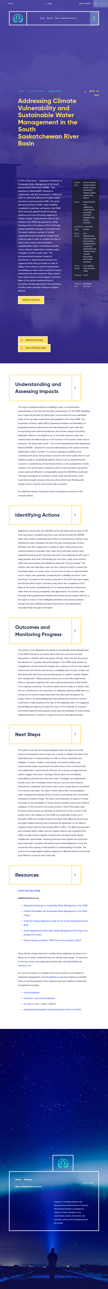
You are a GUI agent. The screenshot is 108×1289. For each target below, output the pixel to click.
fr (94, 19)
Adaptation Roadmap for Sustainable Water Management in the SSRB (56, 905)
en (94, 17)
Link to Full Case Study (35, 348)
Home (10, 3)
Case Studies (36, 91)
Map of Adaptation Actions (66, 18)
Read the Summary (34, 340)
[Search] (95, 3)
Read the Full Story (31, 300)
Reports (50, 18)
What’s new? (85, 3)
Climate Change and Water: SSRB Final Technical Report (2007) (52, 940)
